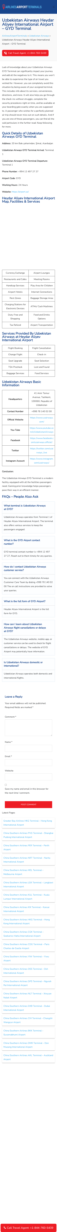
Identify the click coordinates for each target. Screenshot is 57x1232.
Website (9, 770)
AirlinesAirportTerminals (14, 35)
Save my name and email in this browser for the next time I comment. (26, 790)
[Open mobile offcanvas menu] (54, 7)
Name (8, 742)
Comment (10, 716)
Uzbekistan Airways (39, 35)
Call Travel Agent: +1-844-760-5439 (27, 53)
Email (8, 756)
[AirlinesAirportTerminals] (22, 6)
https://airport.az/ (20, 191)
